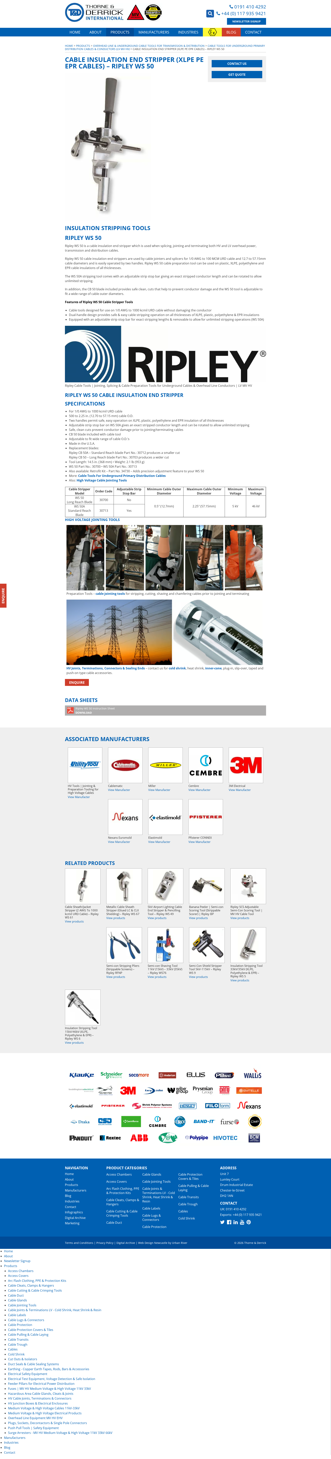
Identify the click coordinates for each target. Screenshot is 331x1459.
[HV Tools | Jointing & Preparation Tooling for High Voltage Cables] (85, 765)
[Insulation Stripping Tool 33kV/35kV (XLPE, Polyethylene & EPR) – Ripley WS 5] (248, 945)
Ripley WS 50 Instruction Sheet (95, 710)
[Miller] (165, 765)
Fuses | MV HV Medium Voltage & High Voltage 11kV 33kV (49, 1389)
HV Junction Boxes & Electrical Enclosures (38, 1403)
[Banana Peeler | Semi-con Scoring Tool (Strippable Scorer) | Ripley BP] (207, 886)
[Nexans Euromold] (125, 817)
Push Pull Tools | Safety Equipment (33, 1428)
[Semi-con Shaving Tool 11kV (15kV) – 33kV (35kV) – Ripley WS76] (165, 945)
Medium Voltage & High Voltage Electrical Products (45, 1413)
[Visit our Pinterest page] (249, 1222)
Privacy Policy (104, 1243)
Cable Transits (188, 1197)
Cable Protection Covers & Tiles (190, 1176)
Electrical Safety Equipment (27, 1374)
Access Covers (116, 1181)
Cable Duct (114, 1222)
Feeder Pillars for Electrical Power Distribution (41, 1384)
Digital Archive (75, 1218)
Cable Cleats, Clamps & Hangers (122, 1202)
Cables (183, 1211)
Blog (231, 32)
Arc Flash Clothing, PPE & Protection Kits (122, 1191)
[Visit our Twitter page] (222, 1222)
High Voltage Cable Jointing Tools (102, 480)
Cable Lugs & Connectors (151, 1217)
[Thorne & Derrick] (114, 12)
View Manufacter (79, 797)
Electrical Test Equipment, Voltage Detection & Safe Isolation (51, 1379)
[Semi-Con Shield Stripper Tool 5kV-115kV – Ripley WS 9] (207, 945)
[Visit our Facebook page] (229, 1222)
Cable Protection (154, 1227)
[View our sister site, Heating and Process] (212, 32)
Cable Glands (151, 1174)
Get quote (237, 74)
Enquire (77, 682)
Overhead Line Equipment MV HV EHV (35, 1418)
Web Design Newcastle (152, 1243)
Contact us (237, 64)
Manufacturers (153, 32)
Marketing (72, 1223)
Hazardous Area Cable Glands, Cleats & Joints (40, 1394)
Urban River (179, 1243)
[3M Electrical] (246, 765)
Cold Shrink (186, 1218)
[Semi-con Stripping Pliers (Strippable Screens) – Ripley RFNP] (124, 945)
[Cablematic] (125, 765)
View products (74, 921)
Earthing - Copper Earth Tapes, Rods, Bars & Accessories (48, 1369)
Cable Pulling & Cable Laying (193, 1188)
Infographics (74, 1212)
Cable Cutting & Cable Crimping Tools (122, 1213)
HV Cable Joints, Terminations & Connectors (39, 1398)
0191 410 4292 (250, 6)
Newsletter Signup (246, 21)
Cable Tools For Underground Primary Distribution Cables (122, 476)
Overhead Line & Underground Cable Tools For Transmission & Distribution (149, 46)
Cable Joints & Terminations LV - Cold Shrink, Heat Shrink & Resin (158, 1195)
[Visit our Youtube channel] (242, 1222)
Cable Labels (151, 1208)
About (95, 32)
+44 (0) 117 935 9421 (243, 13)
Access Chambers (119, 1174)
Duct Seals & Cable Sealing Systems (33, 1364)
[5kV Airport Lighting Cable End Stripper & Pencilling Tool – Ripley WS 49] (165, 886)
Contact (253, 32)
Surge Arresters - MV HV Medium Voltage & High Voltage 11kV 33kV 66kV (60, 1433)
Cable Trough (188, 1204)
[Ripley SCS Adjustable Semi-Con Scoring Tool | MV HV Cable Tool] (248, 886)
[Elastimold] (165, 817)
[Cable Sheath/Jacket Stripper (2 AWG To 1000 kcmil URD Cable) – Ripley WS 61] (83, 886)
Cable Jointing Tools (156, 1181)
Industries (188, 32)
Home (75, 32)
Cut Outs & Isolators (22, 1359)
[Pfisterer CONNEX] (205, 817)
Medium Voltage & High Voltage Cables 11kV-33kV (44, 1408)
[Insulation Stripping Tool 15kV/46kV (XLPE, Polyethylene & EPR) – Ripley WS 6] (83, 1007)
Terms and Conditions (79, 1243)
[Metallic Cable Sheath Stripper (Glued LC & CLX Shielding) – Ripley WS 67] (124, 886)
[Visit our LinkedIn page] (236, 1222)
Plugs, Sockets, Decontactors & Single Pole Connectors (47, 1423)
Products (120, 32)
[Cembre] (205, 765)
